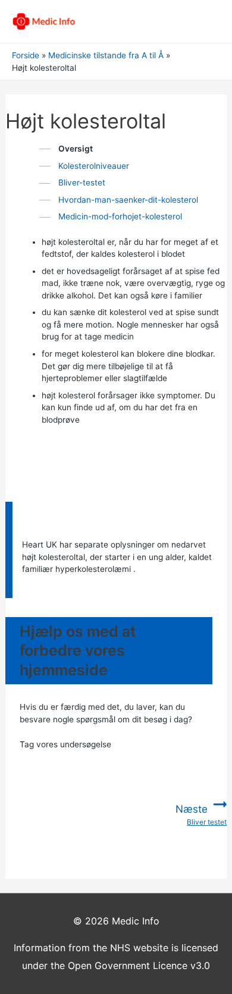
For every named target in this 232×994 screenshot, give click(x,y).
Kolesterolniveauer (93, 166)
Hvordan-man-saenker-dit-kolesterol (128, 200)
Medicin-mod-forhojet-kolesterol (120, 216)
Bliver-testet (81, 182)
